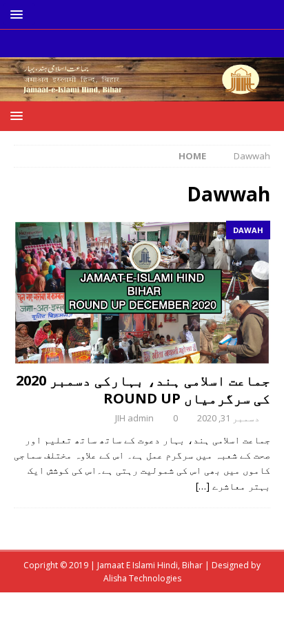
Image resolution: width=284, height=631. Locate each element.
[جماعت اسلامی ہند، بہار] (142, 93)
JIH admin (134, 418)
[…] (203, 485)
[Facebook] (155, 43)
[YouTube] (128, 43)
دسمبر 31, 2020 (228, 418)
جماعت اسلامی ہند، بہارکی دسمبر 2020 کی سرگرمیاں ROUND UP (143, 389)
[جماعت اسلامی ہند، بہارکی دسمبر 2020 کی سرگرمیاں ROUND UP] (142, 293)
